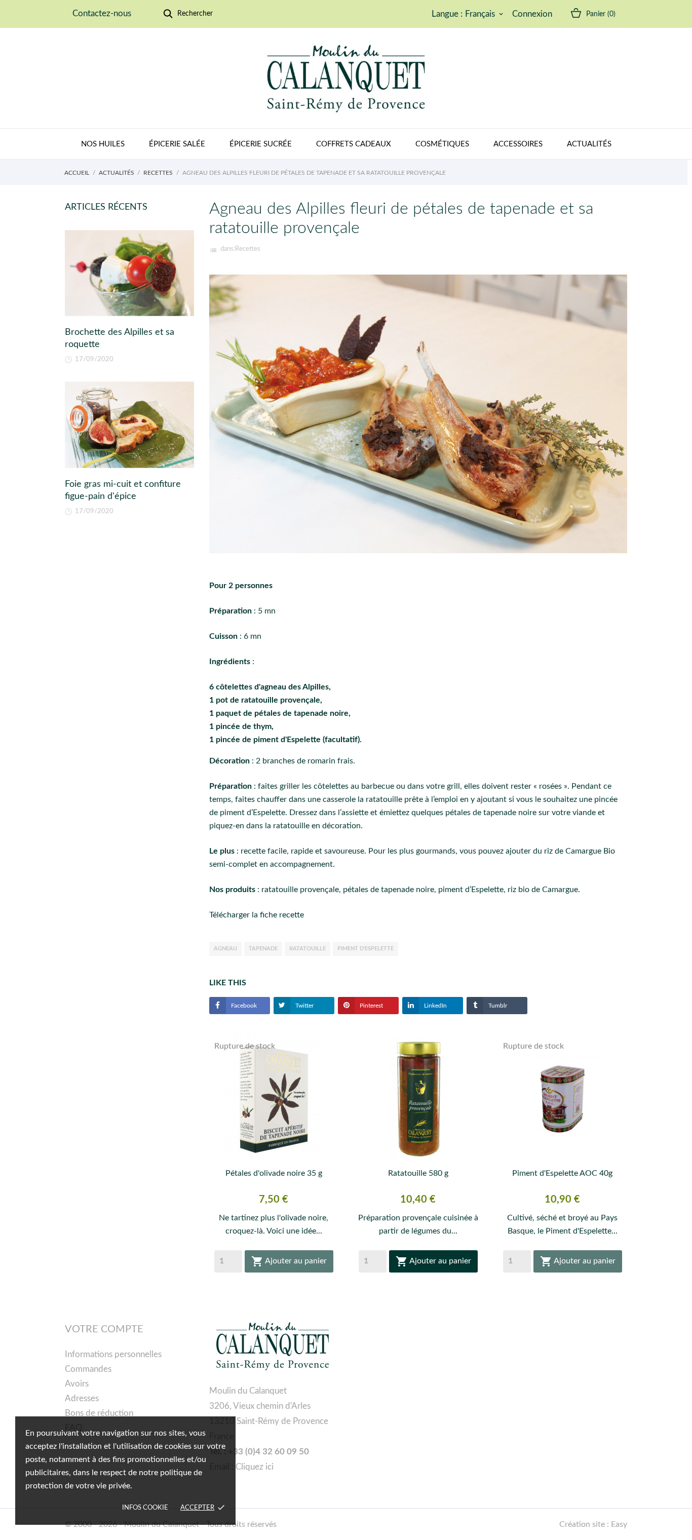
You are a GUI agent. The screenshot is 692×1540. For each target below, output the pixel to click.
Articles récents (106, 207)
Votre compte (104, 1329)
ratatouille (307, 948)
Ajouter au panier (289, 1261)
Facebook (243, 1006)
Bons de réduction (99, 1413)
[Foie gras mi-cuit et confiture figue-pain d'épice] (129, 424)
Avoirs (77, 1383)
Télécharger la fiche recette (256, 915)
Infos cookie (145, 1508)
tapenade (263, 948)
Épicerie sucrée (260, 144)
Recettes (247, 249)
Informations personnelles (113, 1354)
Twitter (304, 1006)
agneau (225, 948)
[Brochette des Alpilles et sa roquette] (129, 273)
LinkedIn (434, 1006)
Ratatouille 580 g (418, 1173)
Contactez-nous (101, 13)
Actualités (589, 144)
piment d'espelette (365, 948)
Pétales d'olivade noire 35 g (273, 1173)
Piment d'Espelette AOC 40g (562, 1173)
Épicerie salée (177, 144)
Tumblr (497, 1006)
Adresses (82, 1398)
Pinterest (370, 1006)
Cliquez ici (255, 1466)
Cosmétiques (442, 144)
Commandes (88, 1369)
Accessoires (518, 144)
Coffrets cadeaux (353, 144)
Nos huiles (103, 144)
